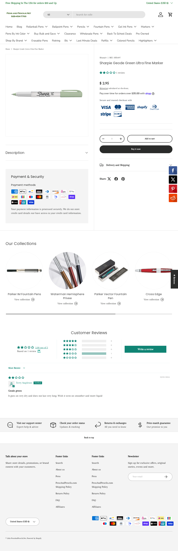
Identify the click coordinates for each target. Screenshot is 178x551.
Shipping (104, 88)
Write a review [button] (145, 349)
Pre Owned (142, 33)
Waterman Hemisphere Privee (67, 296)
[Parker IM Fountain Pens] (24, 270)
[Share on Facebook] (116, 178)
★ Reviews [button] (174, 279)
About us (60, 469)
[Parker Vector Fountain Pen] (110, 270)
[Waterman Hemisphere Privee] (67, 270)
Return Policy (62, 493)
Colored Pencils (126, 40)
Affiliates (60, 506)
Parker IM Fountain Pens (24, 294)
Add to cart (150, 138)
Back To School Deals (119, 33)
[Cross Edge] (153, 270)
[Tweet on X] (109, 178)
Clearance (70, 33)
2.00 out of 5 (41, 347)
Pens (58, 476)
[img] (16, 377)
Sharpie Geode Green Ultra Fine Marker (28, 49)
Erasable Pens (39, 40)
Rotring (56, 40)
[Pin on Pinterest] (123, 178)
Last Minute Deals (86, 40)
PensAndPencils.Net (18, 538)
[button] (170, 14)
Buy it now (136, 149)
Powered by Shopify (34, 538)
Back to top (89, 437)
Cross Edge (154, 294)
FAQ (58, 500)
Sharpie (103, 57)
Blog (19, 26)
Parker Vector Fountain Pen (110, 296)
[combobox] (94, 14)
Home (9, 26)
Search (59, 462)
